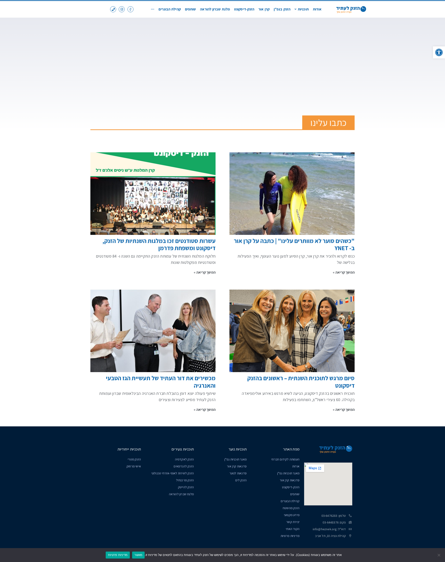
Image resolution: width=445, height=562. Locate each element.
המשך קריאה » (344, 272)
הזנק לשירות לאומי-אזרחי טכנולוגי (172, 473)
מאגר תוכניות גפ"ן (288, 473)
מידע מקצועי (291, 515)
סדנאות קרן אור (289, 480)
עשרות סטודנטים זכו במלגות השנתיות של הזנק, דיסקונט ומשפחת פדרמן (159, 244)
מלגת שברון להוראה (181, 494)
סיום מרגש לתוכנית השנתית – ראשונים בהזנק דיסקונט (301, 381)
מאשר (138, 555)
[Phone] (113, 9)
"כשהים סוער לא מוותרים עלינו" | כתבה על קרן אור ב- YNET (294, 244)
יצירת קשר (292, 522)
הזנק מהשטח (291, 508)
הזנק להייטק (186, 487)
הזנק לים (241, 480)
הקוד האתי (292, 529)
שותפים (294, 494)
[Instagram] (122, 9)
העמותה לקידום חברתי (285, 459)
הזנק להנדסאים (184, 466)
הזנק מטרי (134, 459)
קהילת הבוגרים (290, 501)
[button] (439, 52)
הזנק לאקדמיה (184, 459)
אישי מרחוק (134, 466)
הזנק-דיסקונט (290, 487)
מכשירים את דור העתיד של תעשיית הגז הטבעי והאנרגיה (161, 381)
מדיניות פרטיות (290, 536)
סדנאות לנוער (238, 473)
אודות (295, 466)
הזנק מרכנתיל (185, 480)
